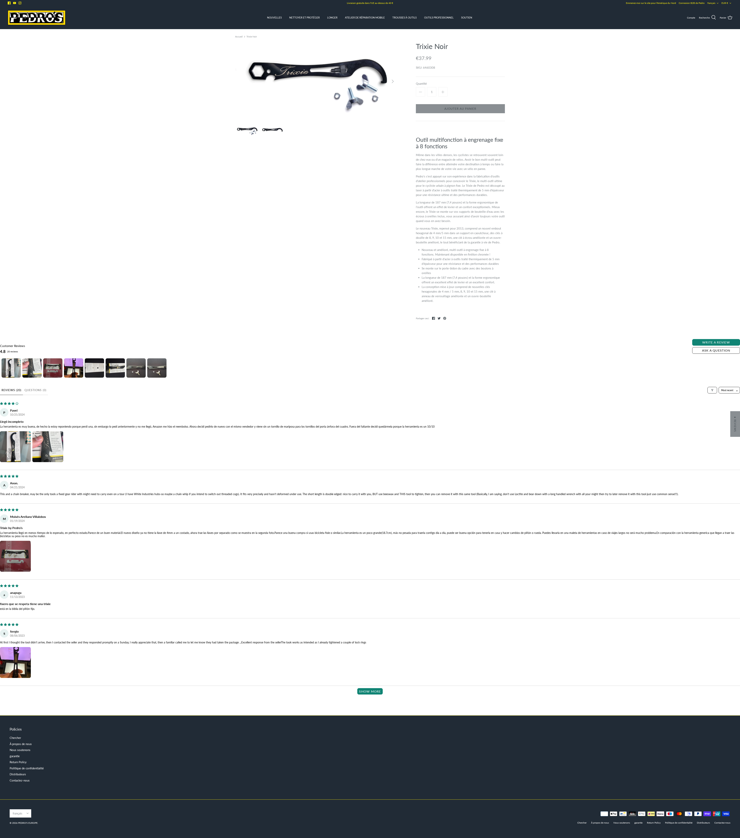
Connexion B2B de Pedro (692, 3)
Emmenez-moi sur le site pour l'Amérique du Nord (651, 3)
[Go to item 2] (32, 368)
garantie (15, 756)
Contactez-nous (20, 780)
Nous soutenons (20, 750)
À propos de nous (21, 744)
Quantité (421, 83)
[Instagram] (19, 3)
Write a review (716, 342)
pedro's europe (28, 822)
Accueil (239, 36)
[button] (15, 446)
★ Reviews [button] (735, 424)
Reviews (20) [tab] (11, 390)
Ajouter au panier (460, 108)
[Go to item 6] (115, 368)
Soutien (466, 17)
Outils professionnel (439, 17)
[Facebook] (9, 3)
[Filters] (712, 390)
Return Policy (18, 762)
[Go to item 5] (94, 368)
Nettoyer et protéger (304, 17)
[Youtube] (14, 3)
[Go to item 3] (52, 368)
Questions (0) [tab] (35, 390)
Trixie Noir (251, 36)
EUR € (725, 3)
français (711, 3)
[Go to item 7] (136, 368)
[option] (316, 81)
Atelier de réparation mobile (365, 17)
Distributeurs (18, 774)
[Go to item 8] (156, 368)
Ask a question (716, 350)
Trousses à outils (404, 17)
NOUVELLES (274, 17)
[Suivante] (392, 81)
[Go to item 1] (11, 368)
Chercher (15, 737)
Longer (332, 17)
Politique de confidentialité (27, 768)
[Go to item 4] (73, 368)
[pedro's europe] (37, 17)
